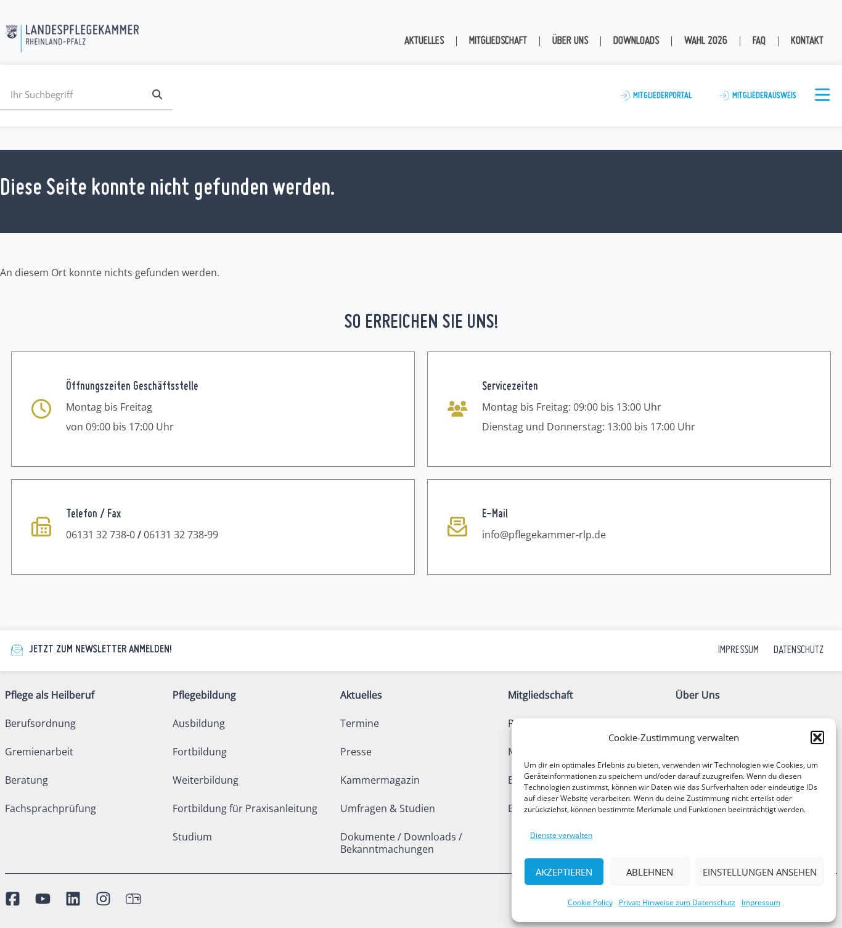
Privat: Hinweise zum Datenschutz (677, 902)
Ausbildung (199, 723)
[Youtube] (43, 898)
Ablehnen (649, 872)
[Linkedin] (73, 898)
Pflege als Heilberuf (49, 695)
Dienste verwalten (561, 835)
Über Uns (570, 41)
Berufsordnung (40, 723)
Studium (192, 837)
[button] (817, 737)
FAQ (759, 41)
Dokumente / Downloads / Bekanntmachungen (401, 843)
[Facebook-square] (12, 898)
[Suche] (157, 94)
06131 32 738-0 (100, 534)
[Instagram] (103, 898)
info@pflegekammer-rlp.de (544, 534)
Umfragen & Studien (387, 808)
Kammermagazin (380, 780)
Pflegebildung (204, 695)
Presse (356, 751)
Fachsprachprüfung (50, 808)
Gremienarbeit (39, 751)
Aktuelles (424, 41)
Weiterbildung (206, 780)
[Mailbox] (133, 898)
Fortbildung (200, 751)
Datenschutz (799, 650)
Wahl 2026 (705, 41)
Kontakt (807, 41)
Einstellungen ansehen (760, 872)
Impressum (761, 902)
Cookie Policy (590, 902)
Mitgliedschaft (498, 41)
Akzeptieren (564, 872)
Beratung (26, 780)
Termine (359, 723)
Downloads (636, 41)
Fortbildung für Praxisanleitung (245, 808)
